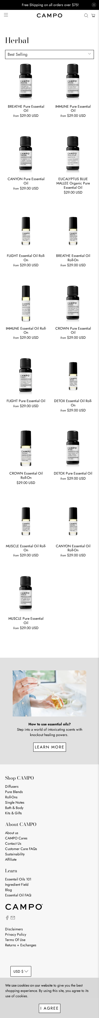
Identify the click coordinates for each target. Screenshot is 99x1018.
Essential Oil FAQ (18, 895)
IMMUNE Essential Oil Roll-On (26, 330)
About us (11, 832)
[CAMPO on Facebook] (7, 918)
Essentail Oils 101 (18, 879)
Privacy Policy (15, 934)
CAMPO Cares (16, 838)
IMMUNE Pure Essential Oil (73, 108)
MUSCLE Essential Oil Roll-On (26, 548)
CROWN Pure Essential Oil (73, 330)
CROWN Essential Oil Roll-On (26, 475)
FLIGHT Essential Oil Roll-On (26, 257)
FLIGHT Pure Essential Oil (26, 400)
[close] (93, 4)
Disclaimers (14, 929)
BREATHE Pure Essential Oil (26, 108)
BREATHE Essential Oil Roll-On (73, 257)
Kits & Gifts (13, 813)
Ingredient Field (16, 884)
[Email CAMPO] (13, 918)
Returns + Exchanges (20, 945)
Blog (8, 889)
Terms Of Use (15, 939)
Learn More (49, 747)
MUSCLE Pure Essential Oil (25, 620)
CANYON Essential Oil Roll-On (73, 548)
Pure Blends (14, 791)
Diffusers (12, 786)
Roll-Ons (11, 797)
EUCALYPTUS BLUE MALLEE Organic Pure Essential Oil (73, 183)
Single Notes (14, 802)
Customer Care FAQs (21, 848)
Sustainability (15, 854)
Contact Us (13, 843)
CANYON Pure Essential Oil (26, 180)
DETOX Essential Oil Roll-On (73, 402)
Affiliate (10, 859)
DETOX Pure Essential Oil (73, 473)
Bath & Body (14, 807)
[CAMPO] (49, 15)
